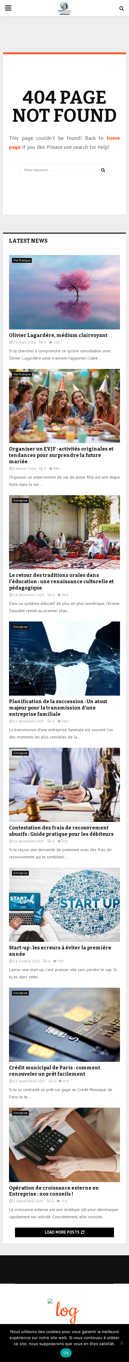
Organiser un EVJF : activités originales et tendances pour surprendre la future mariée (61, 455)
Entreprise (20, 500)
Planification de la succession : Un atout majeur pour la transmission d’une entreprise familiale (58, 708)
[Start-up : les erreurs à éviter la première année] (64, 905)
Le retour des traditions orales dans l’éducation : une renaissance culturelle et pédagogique (61, 581)
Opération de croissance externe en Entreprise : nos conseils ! (54, 1191)
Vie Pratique (22, 260)
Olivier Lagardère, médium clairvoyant (58, 335)
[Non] (121, 1343)
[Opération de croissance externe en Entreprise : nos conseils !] (64, 1145)
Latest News (28, 240)
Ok (66, 1353)
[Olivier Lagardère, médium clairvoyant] (64, 292)
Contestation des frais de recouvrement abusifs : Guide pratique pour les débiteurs (61, 831)
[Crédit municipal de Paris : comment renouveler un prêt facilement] (64, 1025)
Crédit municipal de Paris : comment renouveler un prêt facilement (54, 1071)
